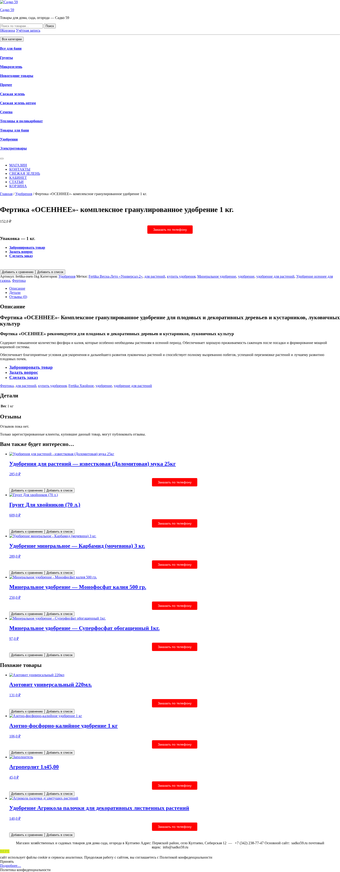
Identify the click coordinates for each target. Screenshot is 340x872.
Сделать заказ (21, 256)
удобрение (246, 276)
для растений (154, 276)
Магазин (18, 165)
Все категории (12, 39)
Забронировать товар (27, 247)
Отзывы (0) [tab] (18, 297)
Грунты (6, 58)
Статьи (16, 182)
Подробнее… (10, 866)
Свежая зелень (12, 94)
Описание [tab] (17, 288)
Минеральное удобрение (216, 276)
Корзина (18, 186)
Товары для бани (14, 130)
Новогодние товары (16, 76)
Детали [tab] (15, 293)
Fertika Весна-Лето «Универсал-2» (115, 276)
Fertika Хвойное (81, 386)
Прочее (6, 85)
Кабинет (18, 178)
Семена (6, 112)
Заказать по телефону (170, 229)
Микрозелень (11, 67)
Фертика (19, 280)
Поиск (50, 26)
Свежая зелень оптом (18, 103)
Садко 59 (7, 10)
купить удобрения (181, 276)
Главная (6, 194)
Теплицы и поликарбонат (21, 121)
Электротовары (13, 148)
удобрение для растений (275, 276)
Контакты (19, 169)
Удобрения (9, 139)
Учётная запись (28, 30)
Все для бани (11, 48)
